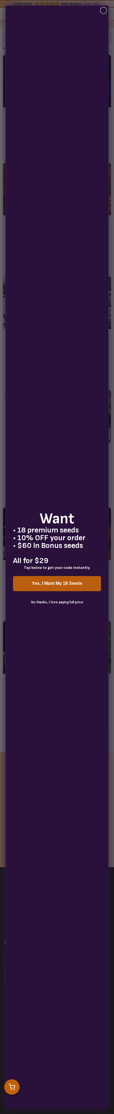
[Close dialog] (103, 10)
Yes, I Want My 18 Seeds (57, 583)
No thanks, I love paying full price (57, 602)
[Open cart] (12, 1087)
